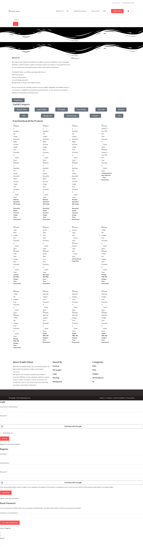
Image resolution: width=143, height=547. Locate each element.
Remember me (7, 433)
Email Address (5, 463)
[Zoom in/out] (0, 543)
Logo (55, 374)
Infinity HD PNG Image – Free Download (17, 279)
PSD (94, 370)
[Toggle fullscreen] (2, 543)
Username (4, 454)
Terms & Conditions (119, 398)
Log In (2, 498)
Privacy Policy (130, 398)
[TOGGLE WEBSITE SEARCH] (132, 11)
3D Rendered (97, 378)
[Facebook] (9, 3)
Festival (56, 366)
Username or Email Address (9, 407)
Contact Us (109, 398)
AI (93, 381)
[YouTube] (14, 3)
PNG (94, 366)
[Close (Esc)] (6, 543)
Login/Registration (128, 3)
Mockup (56, 378)
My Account (116, 3)
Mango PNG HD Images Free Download (105, 279)
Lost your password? (13, 444)
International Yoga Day (76, 260)
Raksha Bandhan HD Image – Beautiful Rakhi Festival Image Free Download (17, 209)
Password (4, 416)
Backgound (57, 381)
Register (3, 444)
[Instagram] (11, 3)
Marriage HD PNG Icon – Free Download (46, 279)
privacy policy (109, 487)
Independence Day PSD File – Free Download (107, 176)
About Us (102, 398)
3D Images (57, 370)
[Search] (15, 24)
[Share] (4, 543)
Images (95, 374)
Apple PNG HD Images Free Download (46, 338)
